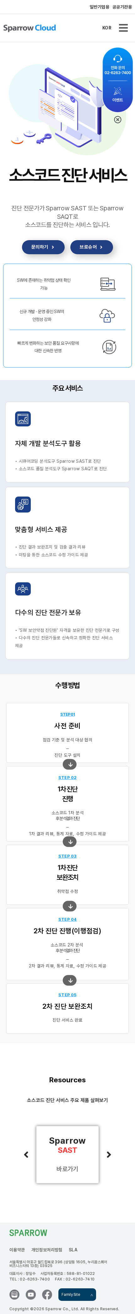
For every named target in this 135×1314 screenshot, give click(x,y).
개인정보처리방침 (46, 1249)
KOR (106, 27)
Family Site (71, 1294)
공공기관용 (122, 6)
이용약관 (17, 1249)
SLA (73, 1249)
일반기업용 (99, 6)
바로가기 (67, 1169)
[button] (123, 28)
